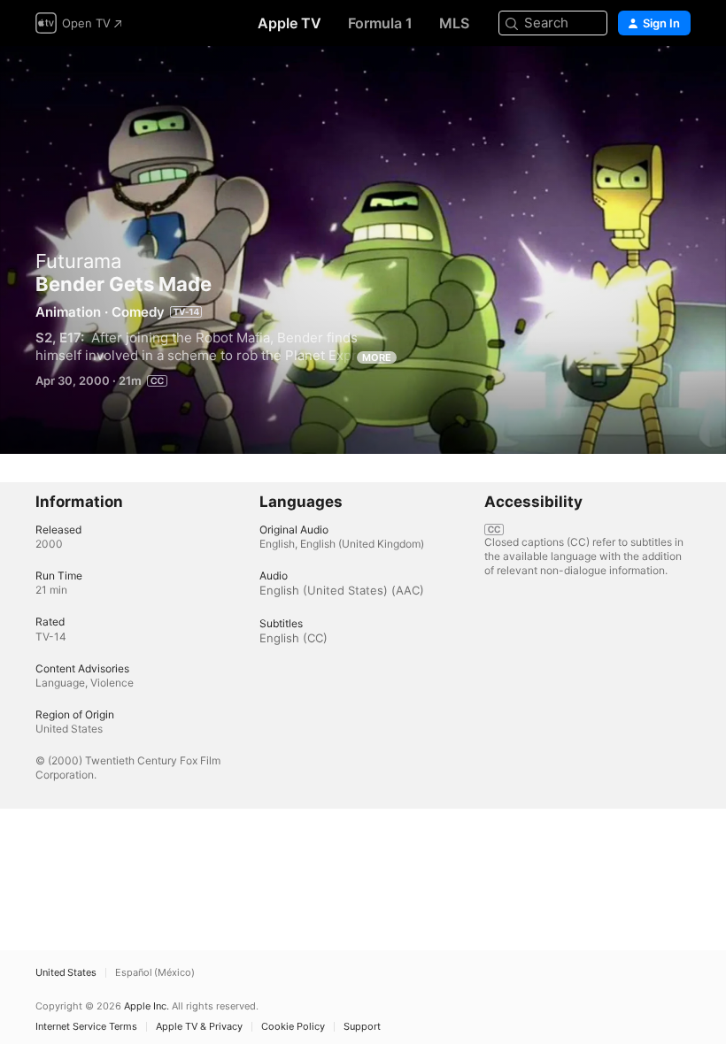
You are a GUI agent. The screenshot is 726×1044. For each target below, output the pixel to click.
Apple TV (289, 23)
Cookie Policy (293, 1027)
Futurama (78, 261)
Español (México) (155, 973)
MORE (376, 357)
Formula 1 (380, 23)
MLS (454, 23)
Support (362, 1027)
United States (66, 973)
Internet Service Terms (86, 1027)
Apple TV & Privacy (199, 1027)
